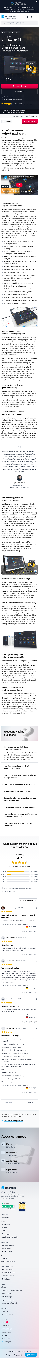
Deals (4, 1322)
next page (31, 1102)
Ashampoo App (6, 1329)
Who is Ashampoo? (8, 1245)
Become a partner (7, 1276)
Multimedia (5, 1218)
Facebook (19, 1355)
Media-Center (6, 1279)
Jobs (2, 1255)
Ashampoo (6, 1342)
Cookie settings (6, 1297)
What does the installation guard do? (17, 791)
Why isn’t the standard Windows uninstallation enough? (16, 748)
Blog (9, 1355)
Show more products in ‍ (24, 116)
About (3, 1287)
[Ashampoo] (9, 1188)
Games (3, 1231)
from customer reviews (23, 104)
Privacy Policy (6, 1293)
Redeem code (6, 1332)
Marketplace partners (8, 1273)
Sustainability (6, 1248)
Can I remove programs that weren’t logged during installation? (20, 776)
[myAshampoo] (26, 17)
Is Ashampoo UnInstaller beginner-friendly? (20, 807)
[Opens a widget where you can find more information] (31, 1355)
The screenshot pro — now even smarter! (18, 7)
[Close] (37, 2)
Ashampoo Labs (6, 1252)
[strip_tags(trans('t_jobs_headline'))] (22, 1206)
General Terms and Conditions (11, 1290)
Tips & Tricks (5, 1335)
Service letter (5, 1339)
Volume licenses (7, 1269)
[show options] (36, 907)
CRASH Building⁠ (7, 1261)
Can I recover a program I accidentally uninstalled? (18, 824)
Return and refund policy (10, 1303)
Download (20, 91)
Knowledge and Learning (9, 1237)
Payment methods (7, 1300)
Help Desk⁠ (4, 1311)
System (3, 1221)
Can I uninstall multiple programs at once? (19, 784)
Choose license (20, 86)
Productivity (5, 1224)
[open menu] (36, 17)
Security (4, 1227)
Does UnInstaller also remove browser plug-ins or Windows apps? (20, 799)
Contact (4, 1258)
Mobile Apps (5, 1234)
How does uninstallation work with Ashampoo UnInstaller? (17, 767)
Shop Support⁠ (6, 1314)
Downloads (5, 1326)
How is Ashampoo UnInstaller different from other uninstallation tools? (20, 815)
